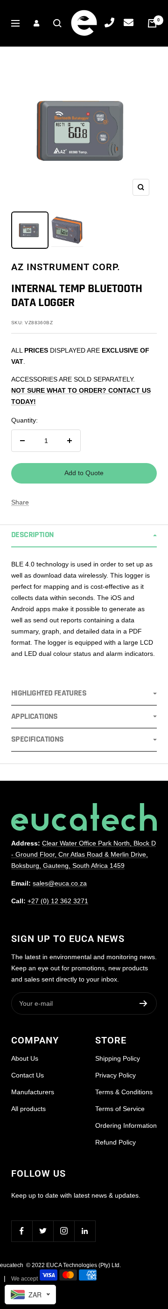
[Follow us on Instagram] (63, 1230)
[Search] (57, 23)
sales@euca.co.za (60, 883)
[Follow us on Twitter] (42, 1230)
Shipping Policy (117, 1058)
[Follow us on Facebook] (21, 1230)
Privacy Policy (115, 1075)
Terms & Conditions (124, 1092)
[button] (84, 535)
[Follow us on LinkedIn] (84, 1230)
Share (20, 502)
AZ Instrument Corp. (65, 267)
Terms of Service (120, 1108)
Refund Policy (115, 1142)
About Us (24, 1058)
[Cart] (152, 23)
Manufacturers (32, 1092)
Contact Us (27, 1075)
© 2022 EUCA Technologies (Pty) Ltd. (73, 1265)
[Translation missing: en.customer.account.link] (36, 23)
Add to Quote (84, 473)
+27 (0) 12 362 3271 (58, 901)
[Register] (143, 1003)
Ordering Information (126, 1125)
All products (28, 1108)
